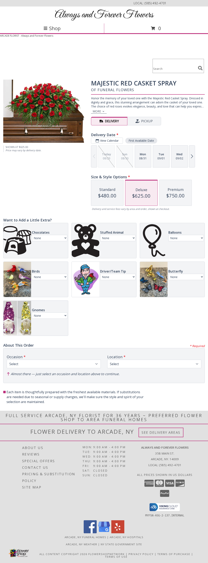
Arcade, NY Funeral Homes (85, 537)
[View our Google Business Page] (104, 532)
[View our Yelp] (117, 532)
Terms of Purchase (173, 554)
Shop (55, 28)
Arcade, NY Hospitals (126, 537)
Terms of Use (116, 557)
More (97, 111)
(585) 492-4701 (155, 3)
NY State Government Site (121, 544)
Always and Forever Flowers (104, 15)
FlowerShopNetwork (106, 554)
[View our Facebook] (90, 532)
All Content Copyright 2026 (63, 554)
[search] (200, 68)
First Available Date (141, 140)
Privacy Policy (141, 554)
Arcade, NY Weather (81, 544)
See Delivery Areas (161, 432)
